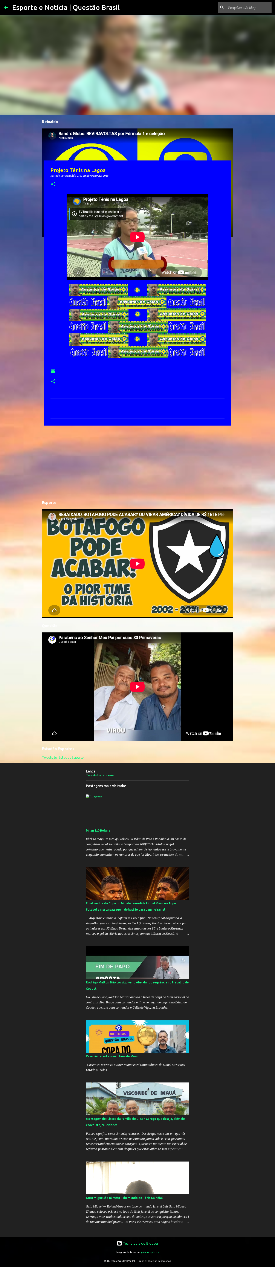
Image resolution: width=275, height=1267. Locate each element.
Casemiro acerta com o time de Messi (112, 1056)
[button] (53, 184)
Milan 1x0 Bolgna (98, 830)
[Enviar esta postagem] (53, 372)
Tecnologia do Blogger (140, 1243)
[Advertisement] (137, 462)
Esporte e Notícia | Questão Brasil (66, 7)
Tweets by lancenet (100, 775)
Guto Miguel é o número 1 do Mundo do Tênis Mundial (124, 1198)
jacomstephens (150, 1252)
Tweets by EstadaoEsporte (63, 757)
